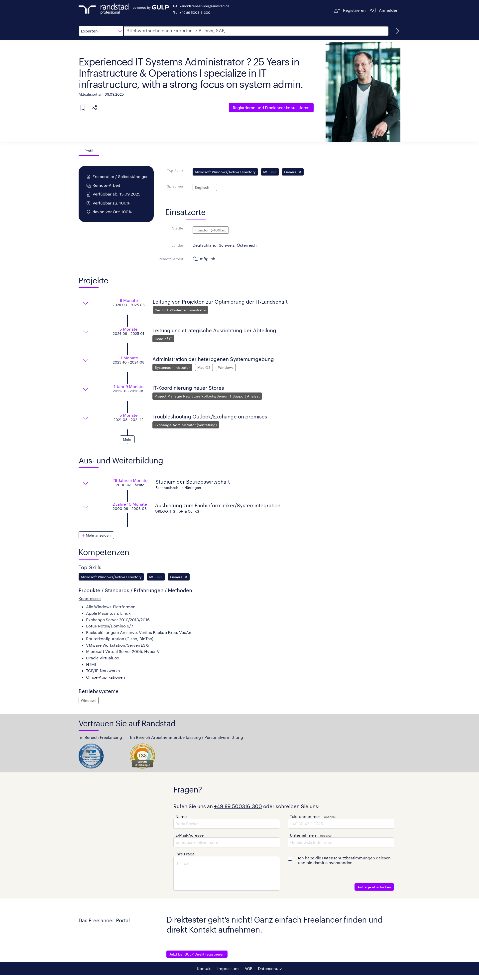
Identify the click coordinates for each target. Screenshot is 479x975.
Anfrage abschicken (374, 887)
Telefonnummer (305, 816)
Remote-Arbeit (171, 259)
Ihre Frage (185, 853)
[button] (101, 31)
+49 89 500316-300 (195, 12)
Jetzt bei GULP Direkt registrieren (197, 954)
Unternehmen (303, 835)
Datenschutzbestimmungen (348, 857)
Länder (177, 245)
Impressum (228, 968)
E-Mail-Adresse (189, 835)
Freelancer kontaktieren (271, 107)
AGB (248, 968)
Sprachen (175, 186)
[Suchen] (395, 31)
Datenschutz (270, 968)
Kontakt (204, 968)
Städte (177, 228)
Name (181, 816)
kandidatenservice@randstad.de (205, 6)
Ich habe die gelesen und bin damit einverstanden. (344, 860)
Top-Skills (175, 171)
